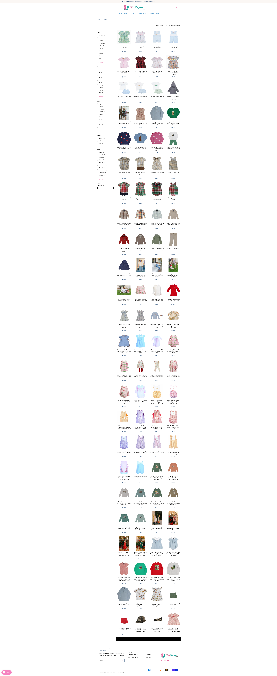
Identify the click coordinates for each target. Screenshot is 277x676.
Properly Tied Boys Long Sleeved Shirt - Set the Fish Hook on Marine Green (124, 528)
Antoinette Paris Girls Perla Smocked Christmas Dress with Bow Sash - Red (124, 554)
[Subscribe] (123, 660)
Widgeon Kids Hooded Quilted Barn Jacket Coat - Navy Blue (124, 274)
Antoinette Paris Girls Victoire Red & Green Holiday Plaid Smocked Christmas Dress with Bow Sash (173, 529)
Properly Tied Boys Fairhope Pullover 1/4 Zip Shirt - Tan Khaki (173, 225)
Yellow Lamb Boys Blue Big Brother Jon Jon (140, 477)
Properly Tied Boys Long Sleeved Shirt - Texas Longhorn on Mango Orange (173, 478)
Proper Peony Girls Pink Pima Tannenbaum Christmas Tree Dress (124, 376)
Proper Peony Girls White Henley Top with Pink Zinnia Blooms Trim (156, 300)
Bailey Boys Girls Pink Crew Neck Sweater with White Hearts (157, 149)
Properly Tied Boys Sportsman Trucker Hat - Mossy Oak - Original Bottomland (140, 630)
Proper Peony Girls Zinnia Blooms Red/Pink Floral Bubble (124, 402)
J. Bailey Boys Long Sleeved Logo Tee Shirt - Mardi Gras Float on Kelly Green (140, 579)
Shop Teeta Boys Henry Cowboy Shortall (156, 46)
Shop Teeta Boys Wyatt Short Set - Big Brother (124, 97)
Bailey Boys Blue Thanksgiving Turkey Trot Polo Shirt (157, 123)
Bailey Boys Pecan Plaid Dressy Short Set (140, 173)
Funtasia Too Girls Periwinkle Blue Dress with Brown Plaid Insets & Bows (124, 351)
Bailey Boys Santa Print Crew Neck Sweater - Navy (124, 148)
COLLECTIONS (141, 13)
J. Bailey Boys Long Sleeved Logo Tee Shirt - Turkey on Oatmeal (173, 579)
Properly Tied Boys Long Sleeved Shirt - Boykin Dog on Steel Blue (140, 503)
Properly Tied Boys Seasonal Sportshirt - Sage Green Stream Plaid (157, 225)
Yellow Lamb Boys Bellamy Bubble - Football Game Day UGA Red (173, 427)
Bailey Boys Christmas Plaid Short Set (124, 198)
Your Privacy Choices (133, 657)
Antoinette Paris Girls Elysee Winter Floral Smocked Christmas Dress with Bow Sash (156, 529)
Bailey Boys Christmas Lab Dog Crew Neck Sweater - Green (173, 123)
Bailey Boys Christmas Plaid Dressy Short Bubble (124, 122)
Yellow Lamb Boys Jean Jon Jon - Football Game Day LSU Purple (140, 452)
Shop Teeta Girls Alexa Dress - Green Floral (124, 46)
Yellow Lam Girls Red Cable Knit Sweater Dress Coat (173, 299)
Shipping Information (133, 652)
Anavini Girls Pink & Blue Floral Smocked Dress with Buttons (140, 326)
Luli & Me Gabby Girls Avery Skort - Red (124, 629)
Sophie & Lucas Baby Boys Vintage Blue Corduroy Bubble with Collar (173, 554)
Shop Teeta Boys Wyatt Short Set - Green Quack (157, 97)
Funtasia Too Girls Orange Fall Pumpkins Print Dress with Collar (173, 326)
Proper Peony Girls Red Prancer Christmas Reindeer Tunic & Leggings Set (140, 376)
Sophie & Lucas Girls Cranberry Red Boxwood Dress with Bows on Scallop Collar (173, 630)
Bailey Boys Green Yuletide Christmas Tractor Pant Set (173, 148)
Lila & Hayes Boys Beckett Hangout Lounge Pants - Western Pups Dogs (124, 300)
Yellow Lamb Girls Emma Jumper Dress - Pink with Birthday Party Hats (124, 478)
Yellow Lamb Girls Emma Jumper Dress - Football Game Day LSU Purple (140, 427)
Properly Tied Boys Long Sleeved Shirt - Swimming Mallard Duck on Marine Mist (140, 528)
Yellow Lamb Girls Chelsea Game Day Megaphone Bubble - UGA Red (173, 402)
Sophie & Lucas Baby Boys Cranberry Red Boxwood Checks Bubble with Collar (124, 579)
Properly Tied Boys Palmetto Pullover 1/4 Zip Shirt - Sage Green (157, 250)
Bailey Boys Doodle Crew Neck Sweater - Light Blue (140, 148)
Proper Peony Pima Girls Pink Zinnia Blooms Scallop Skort (140, 299)
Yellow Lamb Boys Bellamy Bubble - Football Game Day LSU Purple (124, 452)
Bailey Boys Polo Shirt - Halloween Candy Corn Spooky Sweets (140, 604)
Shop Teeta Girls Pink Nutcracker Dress (157, 72)
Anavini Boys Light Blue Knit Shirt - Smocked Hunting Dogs (156, 326)
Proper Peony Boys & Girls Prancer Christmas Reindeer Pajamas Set (156, 376)
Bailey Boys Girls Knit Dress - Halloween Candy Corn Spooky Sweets (157, 604)
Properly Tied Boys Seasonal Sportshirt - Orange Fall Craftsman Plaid (140, 225)
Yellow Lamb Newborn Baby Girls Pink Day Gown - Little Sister (157, 351)
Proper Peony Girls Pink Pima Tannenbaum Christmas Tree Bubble (173, 351)
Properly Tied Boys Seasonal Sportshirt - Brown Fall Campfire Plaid (124, 225)
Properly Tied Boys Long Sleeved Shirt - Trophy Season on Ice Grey (124, 503)
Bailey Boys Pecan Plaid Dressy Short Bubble (124, 173)
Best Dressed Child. (111, 672)
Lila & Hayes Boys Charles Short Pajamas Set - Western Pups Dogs (173, 275)
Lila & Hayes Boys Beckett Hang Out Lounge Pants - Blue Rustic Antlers (140, 275)
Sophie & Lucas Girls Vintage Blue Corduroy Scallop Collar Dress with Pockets (157, 554)
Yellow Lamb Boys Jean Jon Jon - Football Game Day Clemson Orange (173, 452)
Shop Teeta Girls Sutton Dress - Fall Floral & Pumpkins (173, 73)
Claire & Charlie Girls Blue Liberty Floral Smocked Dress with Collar (124, 326)
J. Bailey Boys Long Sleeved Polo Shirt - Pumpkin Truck (124, 603)
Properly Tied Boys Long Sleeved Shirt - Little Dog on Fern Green (156, 478)
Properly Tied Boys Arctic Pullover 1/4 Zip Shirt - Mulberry (124, 250)
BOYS (132, 13)
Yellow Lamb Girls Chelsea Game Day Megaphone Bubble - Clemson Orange (157, 402)
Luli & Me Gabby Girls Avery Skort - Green (173, 603)
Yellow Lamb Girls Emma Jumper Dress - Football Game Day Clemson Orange (124, 427)
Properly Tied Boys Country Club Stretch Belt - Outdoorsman (156, 630)
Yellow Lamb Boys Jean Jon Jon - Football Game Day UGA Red (157, 452)
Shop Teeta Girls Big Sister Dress (140, 46)
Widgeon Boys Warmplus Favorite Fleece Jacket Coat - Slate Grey (173, 98)
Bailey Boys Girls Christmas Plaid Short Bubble (157, 198)
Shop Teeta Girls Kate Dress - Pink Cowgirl (124, 72)
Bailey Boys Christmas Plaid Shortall (173, 198)
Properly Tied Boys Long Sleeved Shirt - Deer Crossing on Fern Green (157, 503)
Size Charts (148, 657)
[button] (126, 13)
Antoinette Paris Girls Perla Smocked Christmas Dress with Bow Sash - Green (140, 554)
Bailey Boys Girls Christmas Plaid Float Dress (140, 198)
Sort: (157, 25)
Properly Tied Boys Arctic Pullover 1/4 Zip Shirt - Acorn (140, 249)
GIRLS (126, 13)
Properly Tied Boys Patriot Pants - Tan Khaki (173, 249)
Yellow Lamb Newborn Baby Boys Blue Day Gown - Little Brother (140, 351)
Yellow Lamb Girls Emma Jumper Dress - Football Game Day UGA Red (157, 427)
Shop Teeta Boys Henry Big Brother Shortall (173, 46)
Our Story (148, 652)
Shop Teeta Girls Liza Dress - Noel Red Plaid (140, 72)
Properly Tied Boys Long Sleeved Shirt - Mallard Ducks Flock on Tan (173, 503)
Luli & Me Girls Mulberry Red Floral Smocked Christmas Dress (140, 123)
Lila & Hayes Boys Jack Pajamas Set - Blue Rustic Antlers (157, 275)
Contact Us (148, 654)
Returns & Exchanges (133, 654)
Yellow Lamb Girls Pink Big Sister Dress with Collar (140, 401)
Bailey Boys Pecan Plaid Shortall (173, 173)
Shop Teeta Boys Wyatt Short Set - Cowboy (140, 97)
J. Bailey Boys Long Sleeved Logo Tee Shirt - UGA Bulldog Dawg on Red (157, 579)
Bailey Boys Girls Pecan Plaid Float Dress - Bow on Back (157, 173)
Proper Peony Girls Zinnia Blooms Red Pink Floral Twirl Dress (173, 376)
